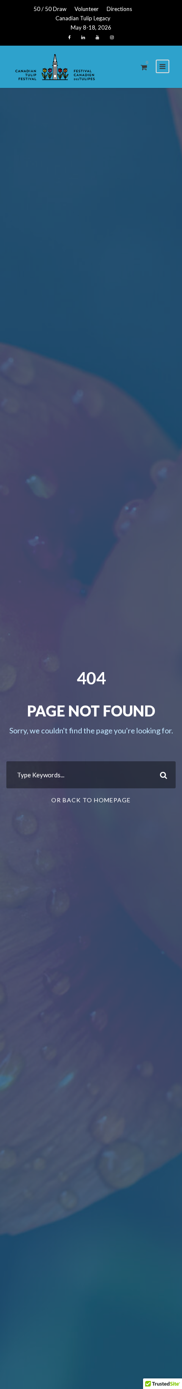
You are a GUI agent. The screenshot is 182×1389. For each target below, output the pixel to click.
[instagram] (112, 37)
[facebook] (69, 37)
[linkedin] (83, 37)
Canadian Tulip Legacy (82, 18)
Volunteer (86, 8)
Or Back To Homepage (91, 800)
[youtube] (97, 37)
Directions (119, 8)
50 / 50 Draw (49, 8)
